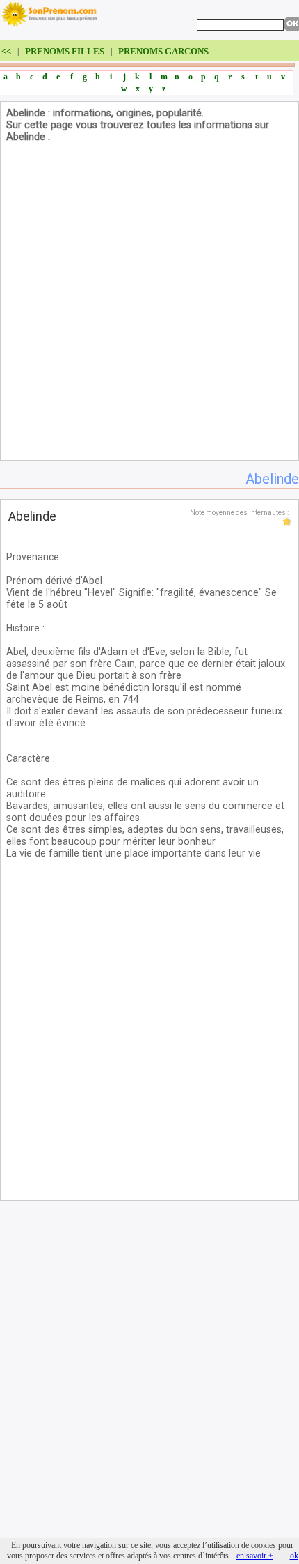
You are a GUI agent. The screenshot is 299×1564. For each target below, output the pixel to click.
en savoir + (254, 1556)
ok (294, 1556)
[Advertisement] (149, 304)
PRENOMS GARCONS (163, 51)
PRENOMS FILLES (64, 51)
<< (7, 51)
